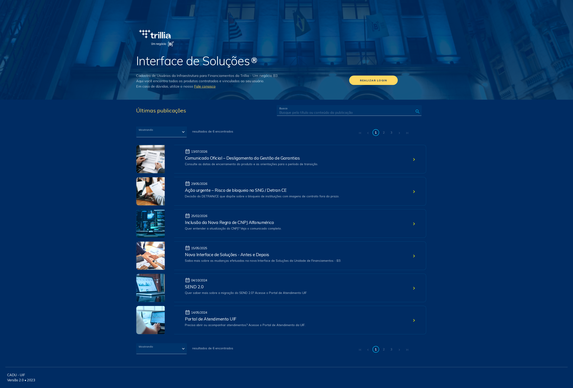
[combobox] (161, 132)
